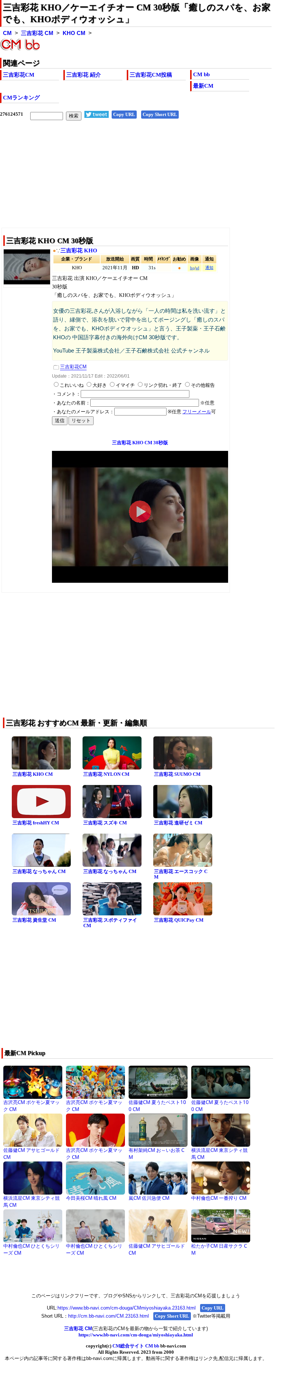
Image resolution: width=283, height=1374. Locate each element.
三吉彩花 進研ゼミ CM (178, 823)
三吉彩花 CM (37, 33)
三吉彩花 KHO (78, 250)
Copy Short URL (160, 114)
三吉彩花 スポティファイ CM (110, 922)
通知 (209, 268)
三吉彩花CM (18, 75)
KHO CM (74, 33)
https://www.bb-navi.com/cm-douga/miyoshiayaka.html (135, 1335)
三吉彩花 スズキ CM (105, 823)
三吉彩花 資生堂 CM (34, 920)
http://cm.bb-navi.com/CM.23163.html (108, 1316)
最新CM (203, 86)
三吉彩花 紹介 (83, 75)
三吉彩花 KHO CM (33, 774)
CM (7, 33)
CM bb (201, 74)
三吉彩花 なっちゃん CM (39, 871)
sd (197, 268)
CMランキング (21, 98)
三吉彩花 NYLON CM (106, 774)
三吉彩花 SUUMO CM (177, 774)
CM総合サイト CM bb (135, 1346)
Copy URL (124, 114)
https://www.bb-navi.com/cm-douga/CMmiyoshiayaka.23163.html (126, 1308)
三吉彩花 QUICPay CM (178, 920)
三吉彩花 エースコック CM (180, 874)
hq (192, 268)
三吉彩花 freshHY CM (36, 823)
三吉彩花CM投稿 (151, 75)
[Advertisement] (136, 180)
